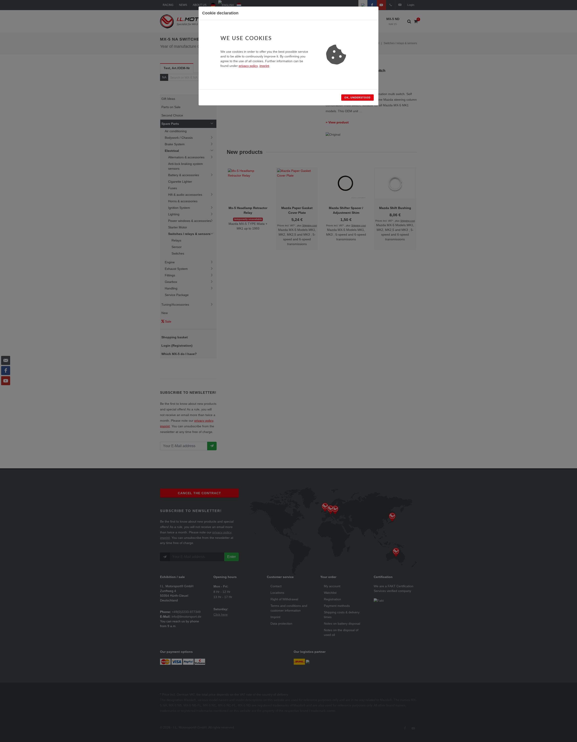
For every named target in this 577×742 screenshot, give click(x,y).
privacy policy (248, 66)
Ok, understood (357, 97)
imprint (264, 66)
